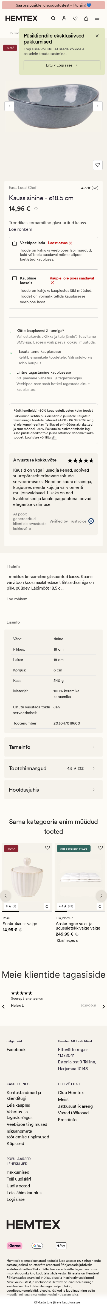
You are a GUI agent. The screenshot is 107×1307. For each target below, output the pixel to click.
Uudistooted (18, 1185)
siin (54, 437)
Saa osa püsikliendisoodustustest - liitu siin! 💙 (53, 5)
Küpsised (15, 1143)
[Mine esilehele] (21, 18)
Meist (63, 1099)
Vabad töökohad (73, 1112)
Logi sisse (16, 1199)
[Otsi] (53, 18)
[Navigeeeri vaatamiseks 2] (27, 911)
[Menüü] (97, 18)
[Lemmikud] (75, 18)
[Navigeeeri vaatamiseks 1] (10, 911)
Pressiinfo (67, 1119)
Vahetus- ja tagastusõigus (19, 1114)
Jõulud (14, 33)
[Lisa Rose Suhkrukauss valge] (47, 906)
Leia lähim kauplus (24, 1192)
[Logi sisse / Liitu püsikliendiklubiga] (64, 18)
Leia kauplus (18, 1105)
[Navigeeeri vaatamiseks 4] (99, 911)
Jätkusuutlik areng (75, 1106)
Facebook (16, 1049)
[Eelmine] (9, 106)
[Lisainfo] (35, 209)
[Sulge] (97, 36)
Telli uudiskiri (19, 1179)
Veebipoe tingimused (27, 1124)
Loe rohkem (20, 229)
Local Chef (27, 187)
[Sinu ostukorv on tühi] (86, 18)
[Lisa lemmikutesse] (98, 165)
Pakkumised (18, 1172)
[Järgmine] (98, 106)
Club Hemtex (70, 1092)
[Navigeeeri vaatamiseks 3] (43, 911)
